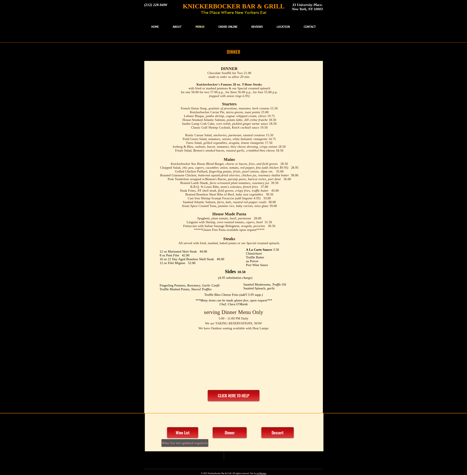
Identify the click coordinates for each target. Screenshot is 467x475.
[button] (183, 443)
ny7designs (261, 473)
